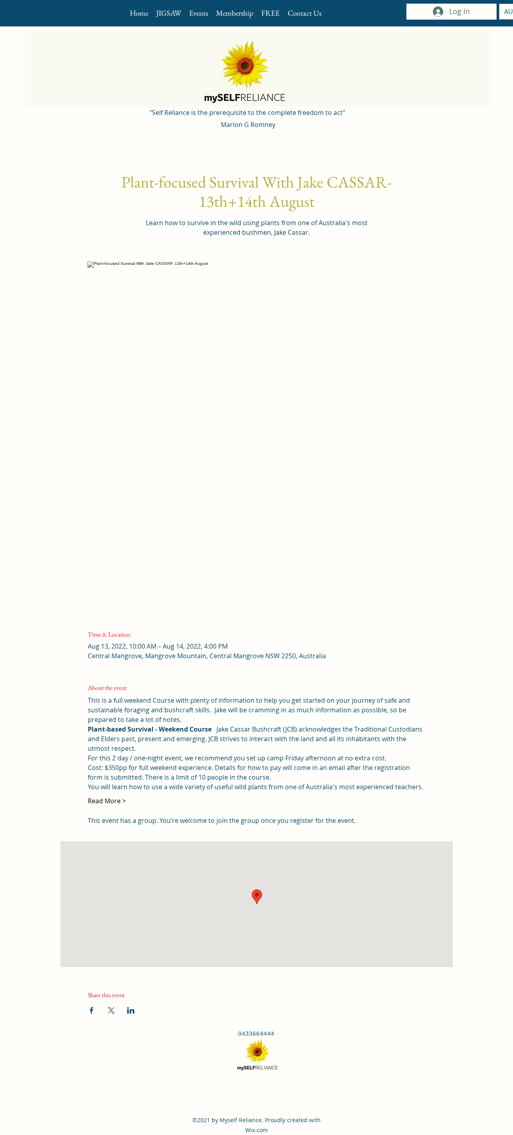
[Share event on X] (111, 1010)
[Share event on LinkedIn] (131, 1010)
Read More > (107, 800)
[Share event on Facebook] (91, 1010)
